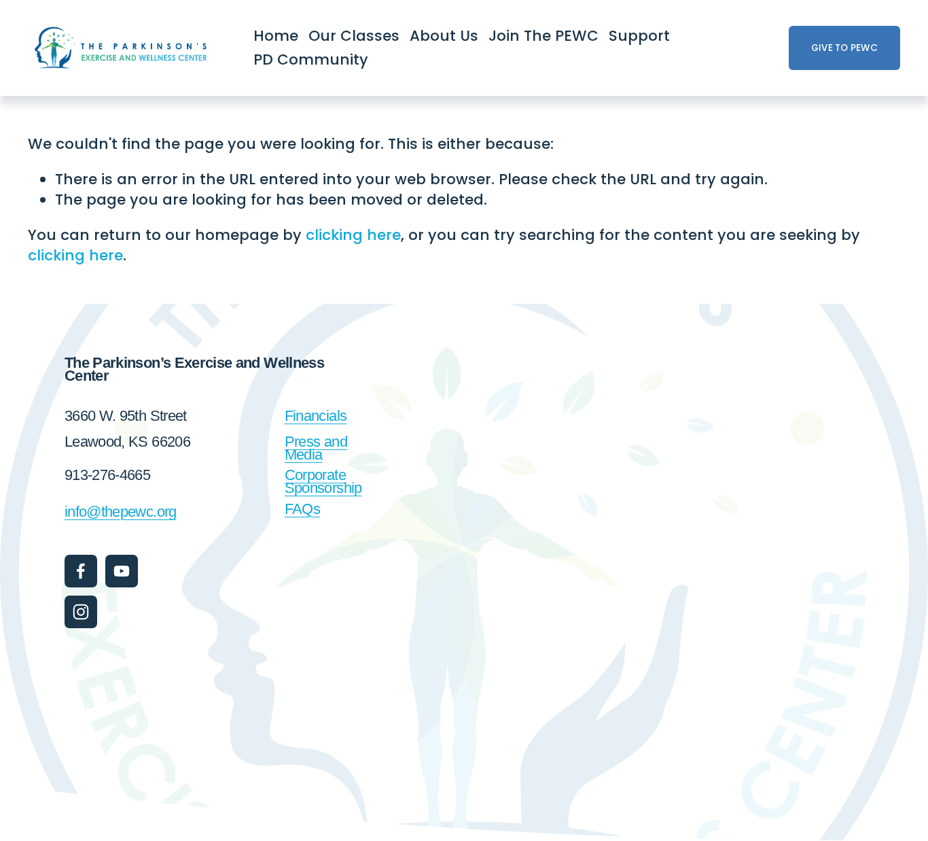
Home (275, 35)
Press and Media (316, 448)
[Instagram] (81, 612)
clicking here (353, 234)
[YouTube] (121, 571)
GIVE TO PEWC (844, 47)
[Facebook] (81, 571)
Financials (316, 415)
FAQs (302, 508)
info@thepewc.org (121, 511)
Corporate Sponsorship (323, 481)
